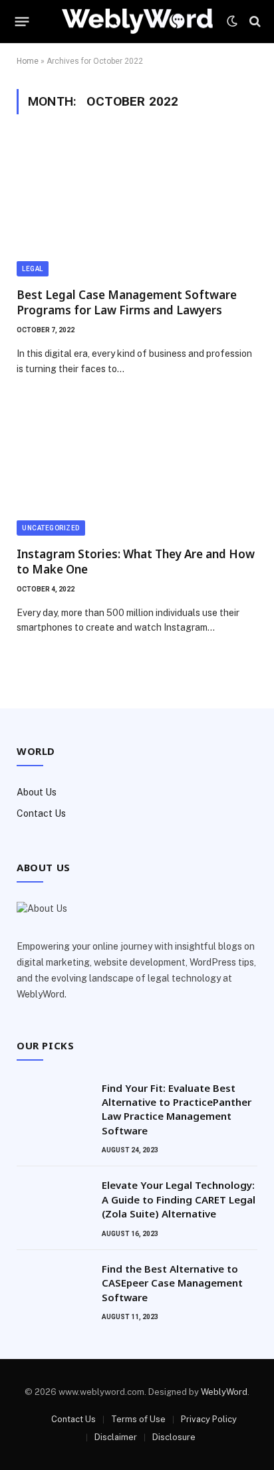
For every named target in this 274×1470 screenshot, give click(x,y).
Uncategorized (51, 528)
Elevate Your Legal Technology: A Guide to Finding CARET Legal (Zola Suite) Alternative (178, 1199)
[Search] (254, 22)
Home (28, 61)
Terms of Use (138, 1419)
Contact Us (41, 813)
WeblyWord (224, 1392)
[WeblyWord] (137, 21)
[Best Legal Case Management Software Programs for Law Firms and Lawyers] (137, 208)
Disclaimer (115, 1437)
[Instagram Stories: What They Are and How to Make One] (137, 468)
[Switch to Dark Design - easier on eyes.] (232, 21)
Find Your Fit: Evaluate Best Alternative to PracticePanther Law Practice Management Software (176, 1109)
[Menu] (22, 21)
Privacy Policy (209, 1419)
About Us (37, 792)
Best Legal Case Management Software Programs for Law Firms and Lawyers (127, 302)
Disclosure (174, 1437)
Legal (32, 268)
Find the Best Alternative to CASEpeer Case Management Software (172, 1283)
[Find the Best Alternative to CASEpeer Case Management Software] (53, 1286)
